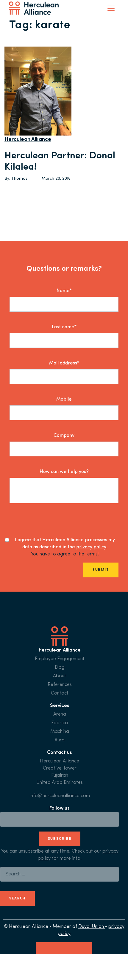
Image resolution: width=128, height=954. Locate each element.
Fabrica (59, 723)
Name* (64, 291)
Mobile (64, 399)
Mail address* (64, 363)
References (60, 684)
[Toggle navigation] (111, 8)
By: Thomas (15, 178)
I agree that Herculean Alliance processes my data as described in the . (65, 544)
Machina (59, 731)
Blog (60, 667)
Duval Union (91, 926)
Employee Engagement (60, 659)
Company (64, 435)
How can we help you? (64, 471)
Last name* (64, 327)
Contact (59, 693)
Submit (101, 570)
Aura (59, 740)
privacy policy (91, 547)
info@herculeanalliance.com (59, 796)
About (59, 676)
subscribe (59, 839)
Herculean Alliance (27, 139)
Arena (59, 714)
